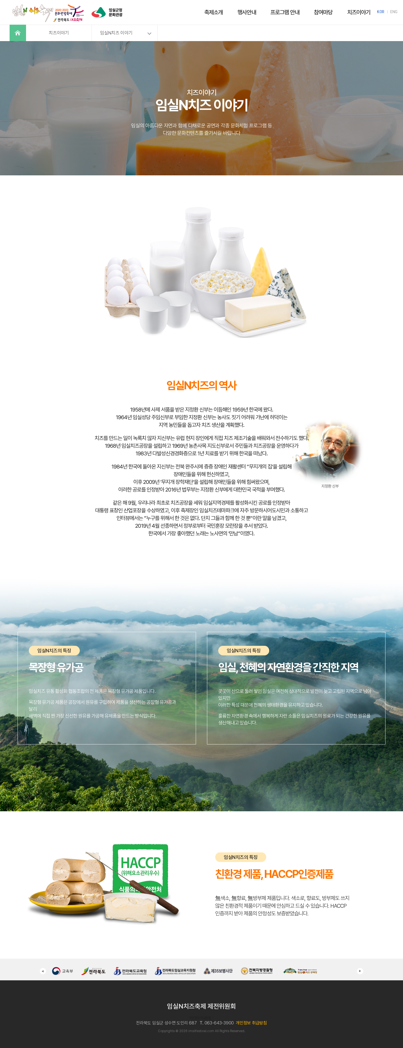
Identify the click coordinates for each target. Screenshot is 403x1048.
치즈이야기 (358, 12)
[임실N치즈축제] (48, 5)
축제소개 (213, 12)
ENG (394, 12)
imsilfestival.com (201, 1031)
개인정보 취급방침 (200, 1018)
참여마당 (323, 12)
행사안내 (246, 12)
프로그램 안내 (284, 12)
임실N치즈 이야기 (116, 33)
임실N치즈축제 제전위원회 (201, 1006)
